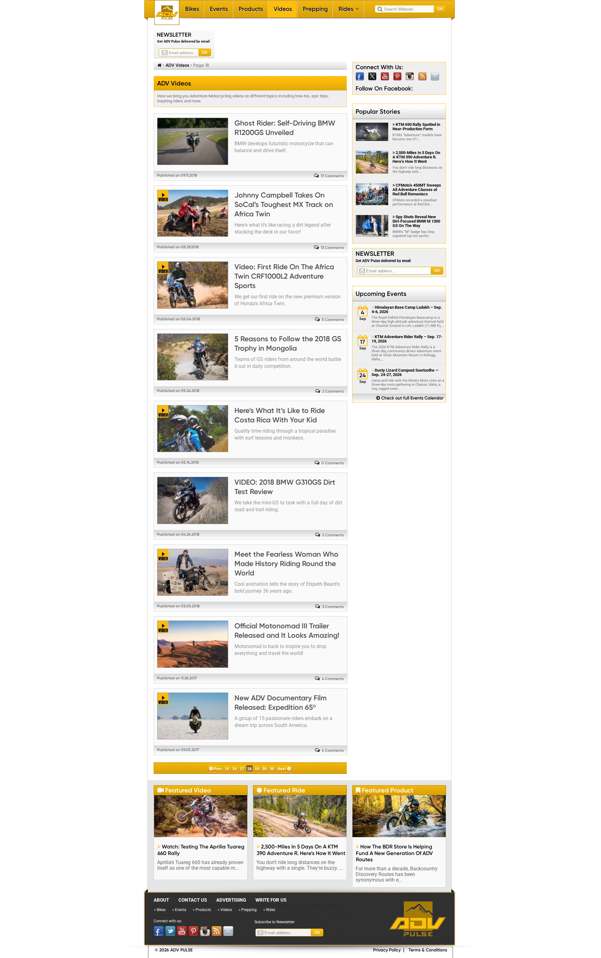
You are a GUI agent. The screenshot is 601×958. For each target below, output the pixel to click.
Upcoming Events (381, 293)
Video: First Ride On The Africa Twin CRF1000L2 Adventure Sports (284, 276)
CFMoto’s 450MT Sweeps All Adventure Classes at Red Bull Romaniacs (417, 189)
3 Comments (333, 607)
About (161, 900)
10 (227, 769)
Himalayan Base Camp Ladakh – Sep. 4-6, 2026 (407, 309)
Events (219, 9)
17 (242, 769)
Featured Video (184, 790)
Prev (217, 769)
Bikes (192, 9)
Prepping (315, 9)
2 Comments (333, 391)
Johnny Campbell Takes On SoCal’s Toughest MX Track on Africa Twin (283, 204)
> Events (179, 910)
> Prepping (248, 910)
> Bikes (160, 910)
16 (234, 769)
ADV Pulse (417, 918)
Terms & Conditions (427, 950)
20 (264, 769)
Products (251, 9)
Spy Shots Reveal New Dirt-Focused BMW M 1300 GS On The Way (416, 221)
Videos (283, 9)
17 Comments (332, 176)
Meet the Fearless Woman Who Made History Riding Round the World (286, 563)
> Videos (225, 910)
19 (257, 769)
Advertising (231, 900)
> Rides (269, 910)
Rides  (348, 9)
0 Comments (332, 463)
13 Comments (332, 247)
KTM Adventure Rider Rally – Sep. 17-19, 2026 (407, 339)
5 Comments (333, 319)
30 (272, 769)
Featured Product (385, 790)
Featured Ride (281, 790)
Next (281, 769)
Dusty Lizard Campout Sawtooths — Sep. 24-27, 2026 (405, 372)
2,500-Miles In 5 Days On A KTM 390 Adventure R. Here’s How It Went (416, 157)
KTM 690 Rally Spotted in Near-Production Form (416, 126)
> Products (202, 910)
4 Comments (333, 679)
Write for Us (270, 900)
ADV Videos (177, 65)
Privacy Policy (387, 950)
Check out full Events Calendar (410, 398)
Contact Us (192, 900)
